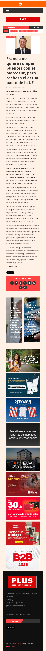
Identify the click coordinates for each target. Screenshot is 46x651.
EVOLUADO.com (24, 615)
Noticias (14, 31)
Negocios (24, 31)
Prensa (10, 87)
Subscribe (11, 646)
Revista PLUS (17, 643)
